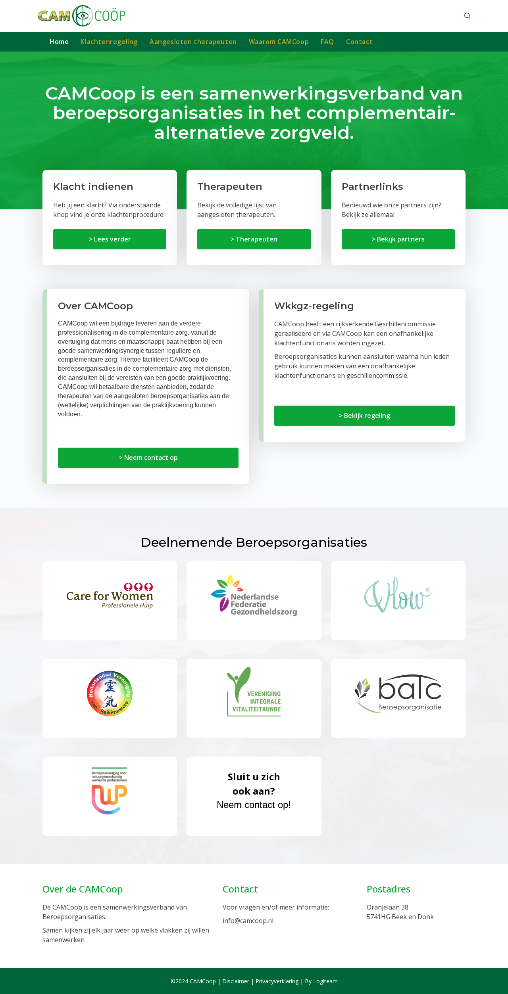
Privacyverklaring (277, 981)
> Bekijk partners (398, 239)
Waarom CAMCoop (279, 41)
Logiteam (325, 981)
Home (59, 41)
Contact (359, 41)
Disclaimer (235, 981)
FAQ (327, 41)
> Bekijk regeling (364, 415)
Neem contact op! (254, 790)
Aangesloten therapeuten (193, 41)
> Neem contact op (148, 457)
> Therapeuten (254, 239)
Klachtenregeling (109, 41)
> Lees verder (110, 239)
